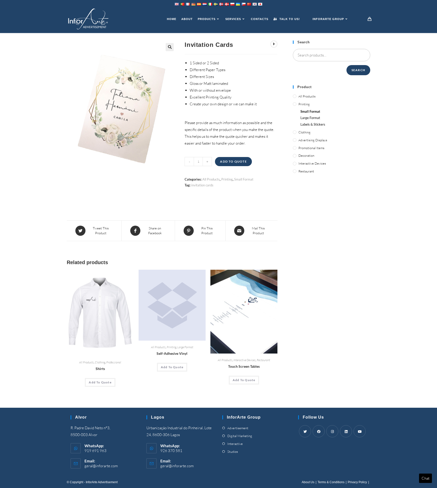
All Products (211, 179)
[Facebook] (319, 431)
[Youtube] (360, 431)
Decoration (306, 155)
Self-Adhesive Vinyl (172, 353)
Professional (113, 362)
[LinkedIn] (346, 431)
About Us (308, 482)
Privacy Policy (357, 482)
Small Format (243, 179)
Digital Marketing (239, 436)
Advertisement (237, 428)
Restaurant (263, 360)
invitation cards (202, 185)
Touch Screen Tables (244, 366)
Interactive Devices (244, 360)
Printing (227, 179)
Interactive (235, 444)
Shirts (100, 368)
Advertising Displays (312, 140)
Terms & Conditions (331, 482)
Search (358, 70)
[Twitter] (305, 431)
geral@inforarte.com (101, 465)
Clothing (100, 362)
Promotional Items (311, 148)
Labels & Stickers (312, 124)
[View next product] (273, 44)
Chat (425, 478)
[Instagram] (332, 431)
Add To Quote (233, 161)
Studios (232, 452)
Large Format (185, 347)
